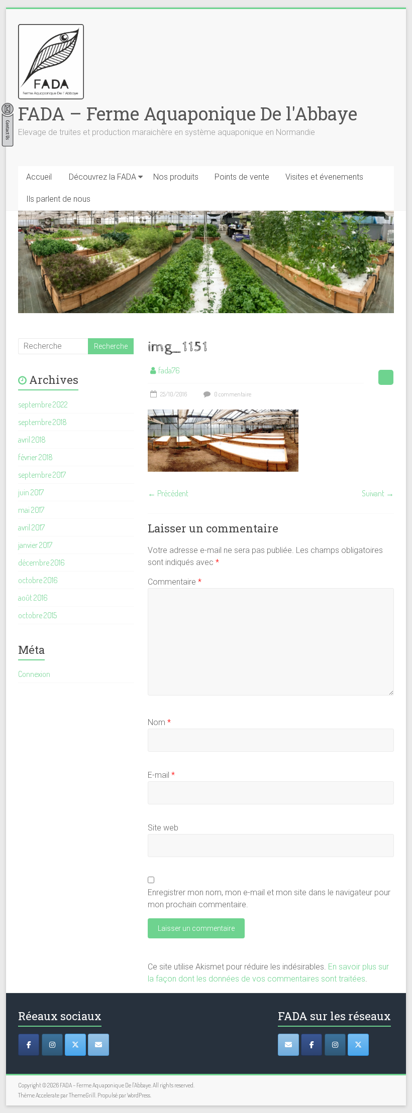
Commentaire (174, 582)
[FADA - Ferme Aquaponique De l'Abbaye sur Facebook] (311, 1045)
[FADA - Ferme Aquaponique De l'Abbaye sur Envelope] (288, 1045)
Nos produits (175, 177)
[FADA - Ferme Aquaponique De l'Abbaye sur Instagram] (335, 1045)
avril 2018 (32, 440)
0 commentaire (232, 394)
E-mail (161, 775)
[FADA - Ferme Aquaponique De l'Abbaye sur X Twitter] (358, 1045)
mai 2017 (31, 510)
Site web (163, 827)
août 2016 (33, 598)
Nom (159, 722)
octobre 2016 (38, 580)
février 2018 (35, 457)
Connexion (34, 674)
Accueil (39, 177)
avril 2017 (31, 527)
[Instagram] (52, 1045)
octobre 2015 (37, 615)
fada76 (169, 370)
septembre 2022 (43, 404)
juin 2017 (31, 492)
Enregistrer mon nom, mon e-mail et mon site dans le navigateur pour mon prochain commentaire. (269, 898)
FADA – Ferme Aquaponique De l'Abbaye (187, 113)
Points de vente (242, 177)
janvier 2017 (35, 545)
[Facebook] (28, 1045)
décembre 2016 (41, 563)
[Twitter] (75, 1045)
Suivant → (378, 493)
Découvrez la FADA (102, 177)
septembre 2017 (42, 475)
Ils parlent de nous (58, 199)
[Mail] (98, 1045)
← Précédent (168, 493)
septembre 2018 (42, 422)
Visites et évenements (324, 177)
